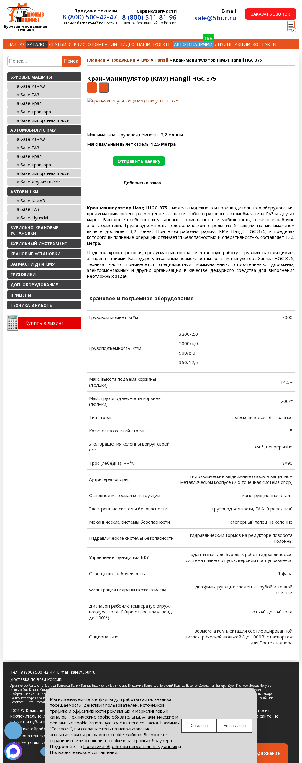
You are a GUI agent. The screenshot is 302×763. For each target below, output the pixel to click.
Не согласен (235, 726)
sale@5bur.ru (215, 17)
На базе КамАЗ (29, 86)
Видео (126, 44)
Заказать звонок (270, 14)
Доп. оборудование (34, 284)
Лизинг (223, 44)
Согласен (199, 726)
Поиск (71, 61)
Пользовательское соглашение (42, 736)
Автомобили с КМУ (33, 130)
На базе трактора (32, 112)
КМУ (145, 60)
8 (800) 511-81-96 (149, 17)
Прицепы (20, 295)
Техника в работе (31, 305)
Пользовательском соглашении (83, 752)
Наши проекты (154, 44)
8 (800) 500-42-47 (90, 17)
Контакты (264, 44)
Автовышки (24, 191)
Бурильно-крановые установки (34, 230)
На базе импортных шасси (41, 120)
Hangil (161, 60)
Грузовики (23, 274)
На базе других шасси (36, 182)
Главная (15, 44)
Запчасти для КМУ (32, 264)
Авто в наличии (193, 44)
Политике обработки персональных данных (130, 746)
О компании (102, 44)
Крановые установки (35, 253)
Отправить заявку (138, 161)
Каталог (37, 44)
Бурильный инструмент (39, 243)
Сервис (77, 44)
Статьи (57, 44)
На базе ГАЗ (26, 94)
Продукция (122, 60)
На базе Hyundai (30, 218)
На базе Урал (27, 103)
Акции (242, 44)
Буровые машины (31, 77)
